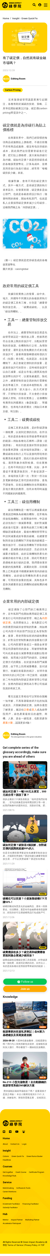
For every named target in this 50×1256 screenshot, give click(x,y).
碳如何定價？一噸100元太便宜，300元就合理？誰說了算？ (24, 793)
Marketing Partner (32, 1220)
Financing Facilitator (30, 1204)
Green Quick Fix (18, 1156)
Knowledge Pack (9, 1176)
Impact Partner (17, 1220)
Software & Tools (23, 1188)
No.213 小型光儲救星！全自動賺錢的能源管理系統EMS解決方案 (24, 1083)
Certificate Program (36, 1172)
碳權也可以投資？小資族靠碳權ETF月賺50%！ (25, 900)
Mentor (5, 1220)
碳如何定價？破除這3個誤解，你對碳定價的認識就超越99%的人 (25, 846)
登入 (34, 709)
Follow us (26, 981)
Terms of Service (15, 1245)
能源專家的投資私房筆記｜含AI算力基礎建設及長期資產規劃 (24, 1033)
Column (6, 1156)
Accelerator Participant (12, 1223)
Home (6, 18)
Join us (25, 989)
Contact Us (14, 1144)
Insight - (25, 18)
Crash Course (21, 1172)
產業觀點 (43, 787)
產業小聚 (8, 722)
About (5, 1144)
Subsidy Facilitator (10, 1207)
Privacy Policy (31, 1245)
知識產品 (43, 1027)
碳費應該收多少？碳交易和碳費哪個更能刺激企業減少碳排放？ (24, 953)
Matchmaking (8, 1188)
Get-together (8, 1172)
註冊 (26, 709)
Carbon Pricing (13, 90)
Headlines (7, 1160)
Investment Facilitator (11, 1204)
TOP (42, 1245)
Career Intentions (9, 1192)
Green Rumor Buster (34, 1156)
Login (24, 1144)
